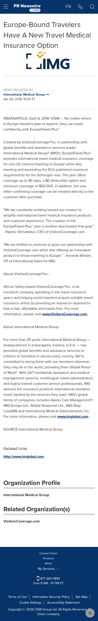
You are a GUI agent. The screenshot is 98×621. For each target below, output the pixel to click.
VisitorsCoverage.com (21, 521)
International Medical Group (26, 495)
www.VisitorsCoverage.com (64, 314)
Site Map (81, 596)
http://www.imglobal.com (23, 456)
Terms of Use (17, 596)
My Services (47, 568)
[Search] (92, 7)
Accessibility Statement (63, 602)
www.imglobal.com (72, 416)
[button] (49, 60)
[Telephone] (80, 7)
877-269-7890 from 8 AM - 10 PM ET (48, 581)
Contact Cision (48, 553)
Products (48, 558)
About (48, 563)
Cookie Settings (30, 602)
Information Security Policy (51, 596)
